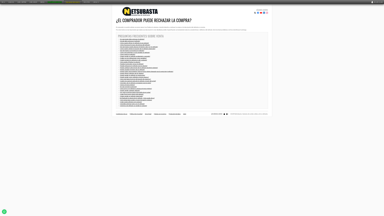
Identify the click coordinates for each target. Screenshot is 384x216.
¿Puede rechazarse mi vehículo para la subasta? (133, 65)
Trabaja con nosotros (160, 114)
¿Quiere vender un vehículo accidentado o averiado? (135, 56)
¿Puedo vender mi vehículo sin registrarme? (132, 75)
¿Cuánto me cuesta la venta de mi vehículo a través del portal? (138, 81)
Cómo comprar (21, 2)
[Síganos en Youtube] (261, 13)
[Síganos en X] (255, 13)
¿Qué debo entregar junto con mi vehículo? (132, 103)
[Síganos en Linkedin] (264, 13)
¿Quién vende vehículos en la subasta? (131, 102)
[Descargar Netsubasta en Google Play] (227, 114)
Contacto (96, 2)
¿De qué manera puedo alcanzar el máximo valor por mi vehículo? (139, 47)
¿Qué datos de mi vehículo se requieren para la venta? (135, 83)
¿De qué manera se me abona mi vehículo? (132, 50)
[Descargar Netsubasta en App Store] (224, 114)
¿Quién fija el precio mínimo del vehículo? (132, 94)
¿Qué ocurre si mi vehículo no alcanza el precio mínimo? (136, 88)
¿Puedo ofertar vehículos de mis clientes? (132, 73)
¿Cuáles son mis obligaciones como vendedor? (133, 58)
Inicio (3, 2)
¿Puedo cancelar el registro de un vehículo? (132, 69)
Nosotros (87, 2)
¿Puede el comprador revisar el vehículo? (132, 64)
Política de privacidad (136, 114)
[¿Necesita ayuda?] (4, 211)
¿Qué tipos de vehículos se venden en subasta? (133, 105)
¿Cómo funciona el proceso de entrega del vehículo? (135, 45)
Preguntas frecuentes (73, 2)
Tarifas (42, 2)
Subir (184, 114)
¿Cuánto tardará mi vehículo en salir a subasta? (133, 60)
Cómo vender (33, 2)
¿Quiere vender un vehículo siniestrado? (131, 96)
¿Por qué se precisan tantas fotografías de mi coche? (135, 92)
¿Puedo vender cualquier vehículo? (130, 90)
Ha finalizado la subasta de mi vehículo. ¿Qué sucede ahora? (137, 98)
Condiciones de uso (121, 114)
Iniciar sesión (378, 2)
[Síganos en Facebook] (258, 13)
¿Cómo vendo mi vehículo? (127, 54)
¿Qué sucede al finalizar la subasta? (130, 62)
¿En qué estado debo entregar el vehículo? (132, 39)
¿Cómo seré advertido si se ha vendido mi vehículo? (135, 52)
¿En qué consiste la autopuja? (128, 86)
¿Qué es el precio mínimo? (127, 85)
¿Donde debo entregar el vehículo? (130, 41)
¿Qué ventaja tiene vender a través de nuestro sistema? (136, 100)
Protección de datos (175, 114)
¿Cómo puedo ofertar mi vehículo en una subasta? (134, 43)
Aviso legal (148, 114)
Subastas (11, 2)
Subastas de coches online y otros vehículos (140, 11)
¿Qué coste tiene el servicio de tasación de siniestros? (135, 79)
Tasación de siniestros (55, 2)
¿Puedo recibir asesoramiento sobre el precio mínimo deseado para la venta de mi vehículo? (146, 71)
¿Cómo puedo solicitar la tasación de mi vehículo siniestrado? (137, 48)
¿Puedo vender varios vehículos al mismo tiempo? (134, 77)
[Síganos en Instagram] (267, 13)
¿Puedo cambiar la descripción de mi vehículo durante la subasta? (139, 67)
